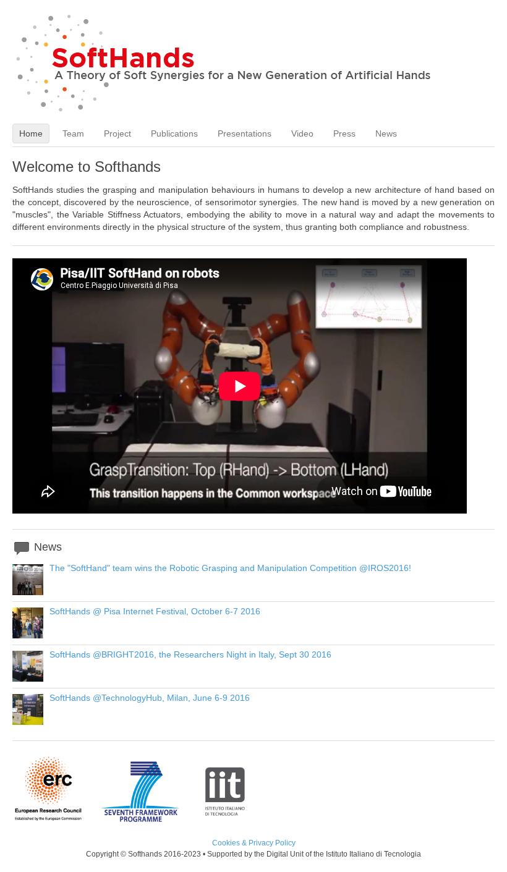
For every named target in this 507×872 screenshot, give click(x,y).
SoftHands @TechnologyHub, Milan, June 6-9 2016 (149, 698)
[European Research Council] (56, 819)
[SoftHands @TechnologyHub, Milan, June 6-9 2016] (27, 722)
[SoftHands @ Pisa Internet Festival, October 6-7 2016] (27, 635)
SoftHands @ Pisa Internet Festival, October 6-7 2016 (154, 611)
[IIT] (225, 819)
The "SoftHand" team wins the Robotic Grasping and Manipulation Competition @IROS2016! (230, 568)
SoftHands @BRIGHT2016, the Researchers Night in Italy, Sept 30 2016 (190, 654)
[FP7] (149, 819)
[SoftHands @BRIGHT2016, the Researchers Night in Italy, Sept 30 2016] (27, 679)
